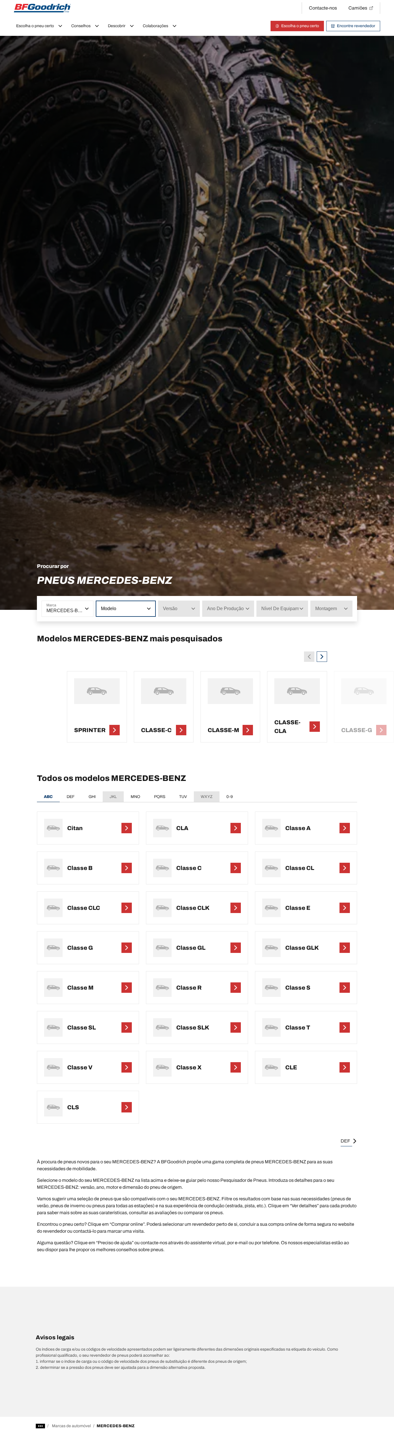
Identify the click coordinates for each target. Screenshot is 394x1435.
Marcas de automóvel (71, 1426)
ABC (48, 797)
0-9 (229, 797)
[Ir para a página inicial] (42, 8)
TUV (183, 797)
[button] (86, 608)
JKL (113, 797)
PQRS (159, 797)
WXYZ (207, 797)
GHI (92, 797)
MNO (135, 797)
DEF (71, 797)
